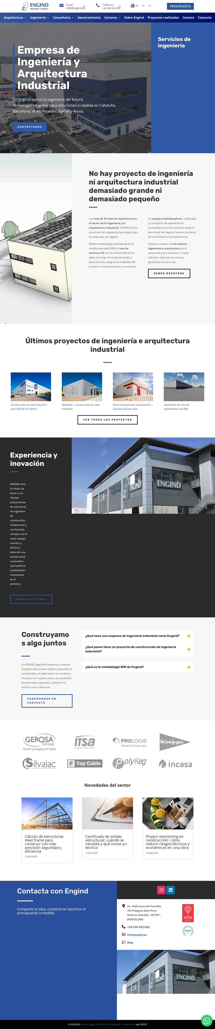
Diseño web (128, 1024)
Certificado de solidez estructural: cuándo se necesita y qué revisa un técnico (106, 842)
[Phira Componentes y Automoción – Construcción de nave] (133, 386)
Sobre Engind (134, 17)
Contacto (204, 17)
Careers (188, 17)
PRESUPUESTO (180, 6)
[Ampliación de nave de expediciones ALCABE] (184, 386)
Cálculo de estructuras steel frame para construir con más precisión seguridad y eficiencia (44, 844)
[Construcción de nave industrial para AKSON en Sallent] (31, 386)
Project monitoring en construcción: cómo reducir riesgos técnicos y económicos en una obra (167, 842)
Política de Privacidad (108, 1024)
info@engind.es (75, 8)
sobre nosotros (31, 599)
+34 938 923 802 (111, 8)
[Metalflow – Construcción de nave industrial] (82, 386)
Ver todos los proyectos (107, 419)
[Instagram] (161, 890)
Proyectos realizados (163, 17)
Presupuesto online (179, 525)
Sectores (110, 17)
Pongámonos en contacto (41, 700)
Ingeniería (38, 17)
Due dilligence (183, 125)
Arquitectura (13, 17)
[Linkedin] (170, 890)
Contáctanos (29, 126)
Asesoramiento (89, 17)
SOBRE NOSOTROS (169, 273)
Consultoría (62, 17)
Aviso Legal (88, 1024)
